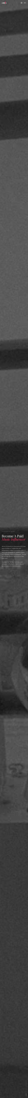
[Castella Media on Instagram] (21, 3)
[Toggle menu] (24, 3)
